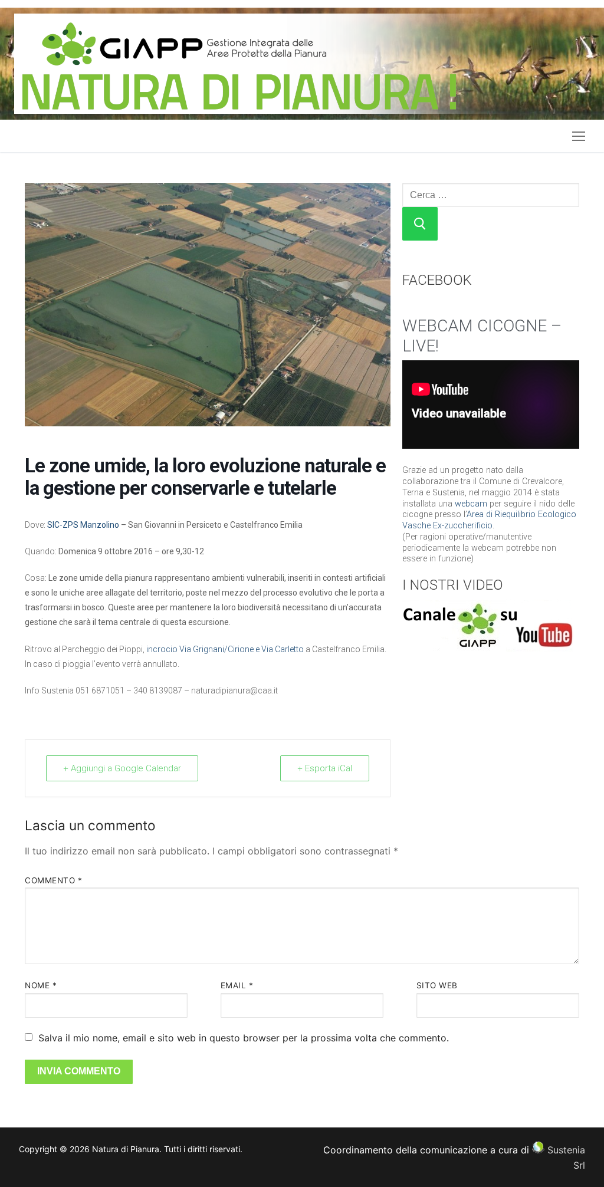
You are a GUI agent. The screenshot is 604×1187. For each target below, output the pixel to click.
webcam (471, 504)
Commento (53, 880)
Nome (41, 985)
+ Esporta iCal (324, 768)
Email (237, 985)
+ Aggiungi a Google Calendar (122, 768)
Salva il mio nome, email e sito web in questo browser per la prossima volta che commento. (243, 1038)
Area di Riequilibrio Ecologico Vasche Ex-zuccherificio (489, 520)
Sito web (437, 985)
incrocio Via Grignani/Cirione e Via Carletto (225, 649)
